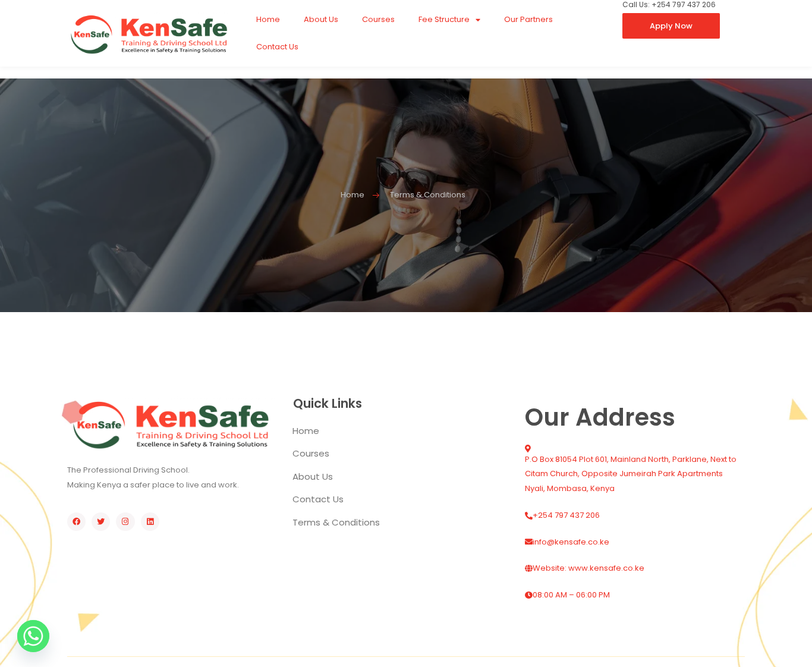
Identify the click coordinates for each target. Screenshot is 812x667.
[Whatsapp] (33, 636)
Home (268, 19)
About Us (321, 19)
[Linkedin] (150, 521)
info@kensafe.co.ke (571, 542)
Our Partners (528, 19)
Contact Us (277, 46)
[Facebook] (76, 521)
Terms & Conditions (336, 522)
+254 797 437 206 (566, 515)
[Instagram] (125, 521)
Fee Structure (444, 19)
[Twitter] (101, 521)
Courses (378, 19)
